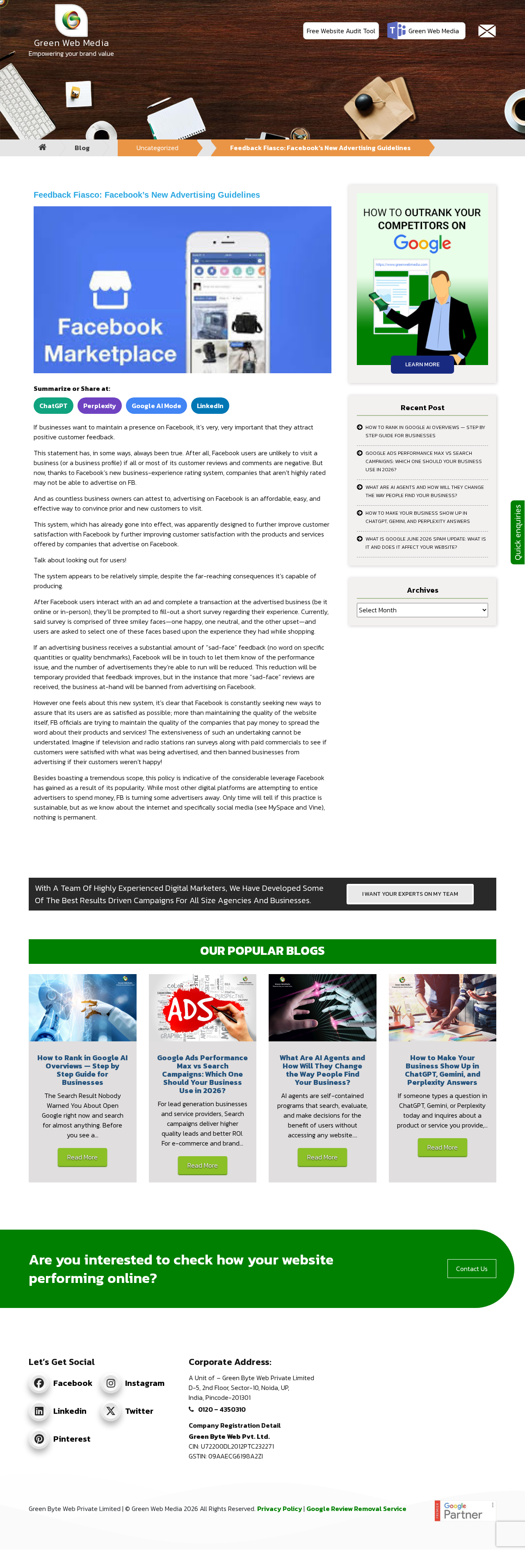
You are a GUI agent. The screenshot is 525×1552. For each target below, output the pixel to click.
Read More (82, 1157)
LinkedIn (210, 406)
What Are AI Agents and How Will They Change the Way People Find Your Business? (424, 491)
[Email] (487, 31)
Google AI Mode (156, 406)
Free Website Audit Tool (341, 31)
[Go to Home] (43, 148)
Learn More (422, 364)
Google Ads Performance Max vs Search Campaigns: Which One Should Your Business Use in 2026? (423, 461)
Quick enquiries (517, 532)
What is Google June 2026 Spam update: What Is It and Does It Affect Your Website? (425, 543)
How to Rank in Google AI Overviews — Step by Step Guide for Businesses (425, 431)
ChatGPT (53, 406)
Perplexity (99, 406)
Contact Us (472, 1269)
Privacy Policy (280, 1508)
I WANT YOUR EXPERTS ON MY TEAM (410, 894)
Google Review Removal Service (356, 1508)
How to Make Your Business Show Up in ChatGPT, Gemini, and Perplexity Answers (417, 517)
